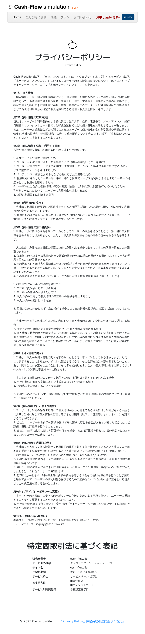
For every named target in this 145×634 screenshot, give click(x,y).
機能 (54, 17)
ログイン (128, 17)
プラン (65, 17)
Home (18, 17)
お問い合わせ (83, 17)
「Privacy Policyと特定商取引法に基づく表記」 (92, 621)
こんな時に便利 (35, 17)
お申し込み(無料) (108, 17)
